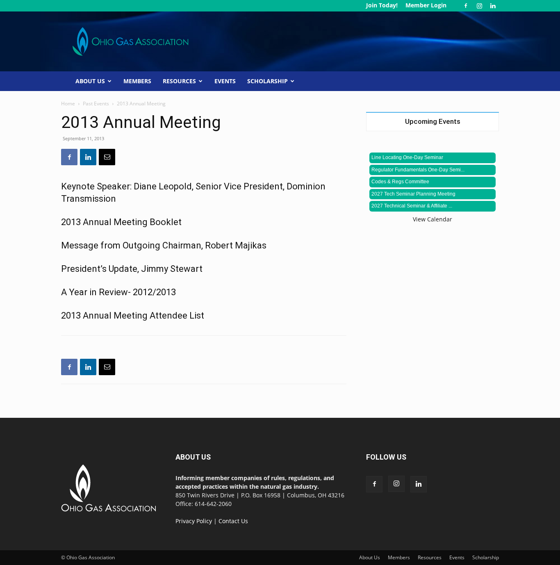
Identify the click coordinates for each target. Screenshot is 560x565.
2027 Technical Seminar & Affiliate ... (411, 206)
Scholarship (267, 81)
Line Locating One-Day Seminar (407, 157)
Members (137, 81)
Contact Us (233, 521)
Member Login (425, 5)
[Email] (107, 157)
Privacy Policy (193, 521)
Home (68, 103)
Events (225, 81)
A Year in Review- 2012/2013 (118, 292)
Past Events (96, 103)
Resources (179, 81)
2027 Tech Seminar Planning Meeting (413, 194)
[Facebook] (466, 5)
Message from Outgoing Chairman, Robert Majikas (163, 245)
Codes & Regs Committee (400, 182)
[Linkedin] (493, 5)
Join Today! (382, 5)
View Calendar (432, 219)
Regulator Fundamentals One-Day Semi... (417, 170)
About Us (90, 81)
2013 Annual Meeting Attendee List (132, 315)
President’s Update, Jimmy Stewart (132, 269)
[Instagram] (479, 5)
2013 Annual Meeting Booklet (121, 222)
